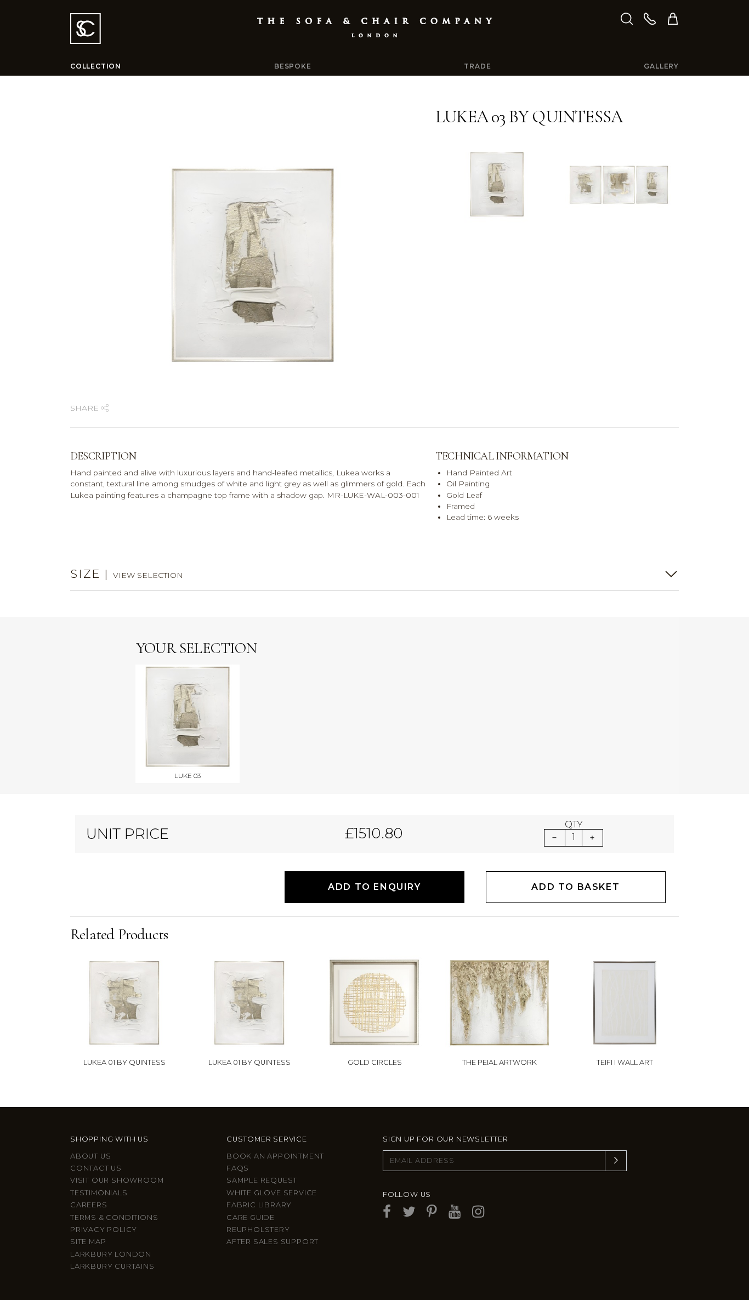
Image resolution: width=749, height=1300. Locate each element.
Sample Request (261, 1180)
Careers (88, 1205)
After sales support (272, 1241)
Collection (95, 66)
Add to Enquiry (374, 887)
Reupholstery (258, 1229)
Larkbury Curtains (112, 1266)
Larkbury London (110, 1254)
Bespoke (292, 66)
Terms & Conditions (114, 1217)
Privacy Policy (103, 1229)
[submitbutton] (616, 1160)
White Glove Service (271, 1193)
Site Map (88, 1241)
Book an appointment (275, 1156)
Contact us (96, 1168)
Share (85, 408)
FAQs (237, 1168)
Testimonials (99, 1193)
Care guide (250, 1217)
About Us (90, 1156)
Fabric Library (259, 1205)
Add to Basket (575, 887)
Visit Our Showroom (116, 1180)
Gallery (661, 66)
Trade (477, 66)
